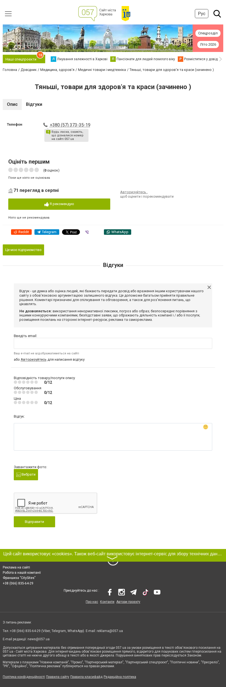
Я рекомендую (61, 204)
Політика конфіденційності (24, 677)
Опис (12, 104)
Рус (201, 13)
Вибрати (28, 474)
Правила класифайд (86, 677)
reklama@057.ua (110, 631)
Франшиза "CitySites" (19, 578)
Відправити (34, 522)
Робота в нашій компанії (22, 573)
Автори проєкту (128, 602)
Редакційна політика (120, 677)
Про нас (92, 602)
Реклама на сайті (16, 567)
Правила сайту (57, 677)
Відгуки (34, 104)
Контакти (107, 602)
